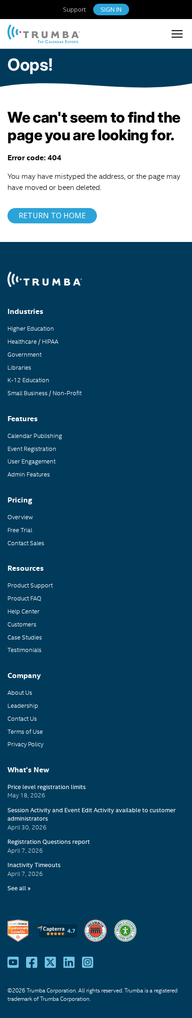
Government (24, 354)
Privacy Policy (25, 744)
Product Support (30, 585)
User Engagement (31, 461)
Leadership (22, 705)
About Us (19, 692)
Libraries (19, 367)
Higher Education (30, 328)
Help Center (23, 611)
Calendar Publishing (34, 435)
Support (74, 10)
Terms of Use (25, 731)
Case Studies (24, 637)
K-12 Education (28, 380)
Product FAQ (24, 598)
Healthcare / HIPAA (32, 341)
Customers (21, 624)
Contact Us (29, 32)
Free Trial (19, 530)
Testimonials (24, 650)
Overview (20, 517)
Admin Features (28, 474)
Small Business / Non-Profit (44, 393)
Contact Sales (25, 543)
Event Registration (31, 448)
